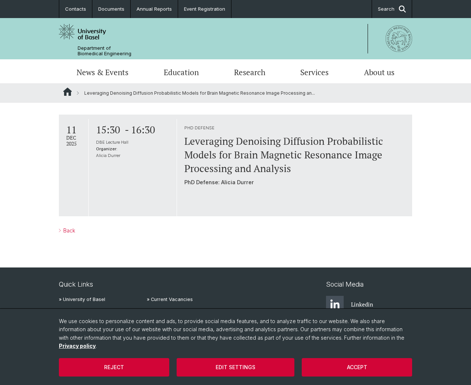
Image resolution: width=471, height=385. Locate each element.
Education (181, 72)
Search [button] (386, 9)
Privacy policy (77, 346)
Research (249, 72)
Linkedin (362, 304)
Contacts (75, 9)
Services (314, 72)
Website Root (67, 92)
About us (379, 72)
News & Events (102, 72)
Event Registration (204, 9)
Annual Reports (154, 9)
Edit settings (235, 367)
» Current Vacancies (170, 299)
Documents (111, 9)
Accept (357, 367)
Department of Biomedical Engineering (104, 50)
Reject (114, 367)
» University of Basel (82, 299)
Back (68, 230)
